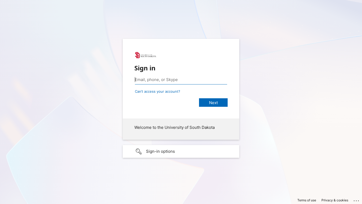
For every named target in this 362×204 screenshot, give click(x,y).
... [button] (357, 199)
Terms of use (306, 200)
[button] (181, 151)
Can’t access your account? (157, 91)
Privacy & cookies (334, 200)
